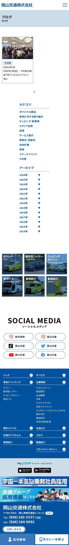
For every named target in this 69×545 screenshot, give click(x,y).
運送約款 (40, 417)
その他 (22, 158)
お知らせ (40, 428)
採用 (21, 130)
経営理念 (40, 391)
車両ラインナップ (11, 382)
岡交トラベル (10, 428)
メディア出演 (26, 126)
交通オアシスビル (12, 435)
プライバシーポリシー (47, 449)
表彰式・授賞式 (27, 140)
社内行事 (24, 144)
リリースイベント (28, 154)
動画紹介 (40, 442)
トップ (6, 375)
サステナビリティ (43, 402)
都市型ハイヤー (10, 391)
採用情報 (19, 539)
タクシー (7, 387)
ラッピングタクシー (11, 395)
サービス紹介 (26, 135)
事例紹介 (8, 442)
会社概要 (40, 395)
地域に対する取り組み (31, 116)
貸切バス (7, 398)
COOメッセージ (43, 387)
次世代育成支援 (43, 421)
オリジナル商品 (27, 111)
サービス (40, 375)
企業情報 (40, 382)
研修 (21, 149)
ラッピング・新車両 (29, 121)
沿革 (38, 398)
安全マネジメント (44, 406)
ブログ (39, 435)
